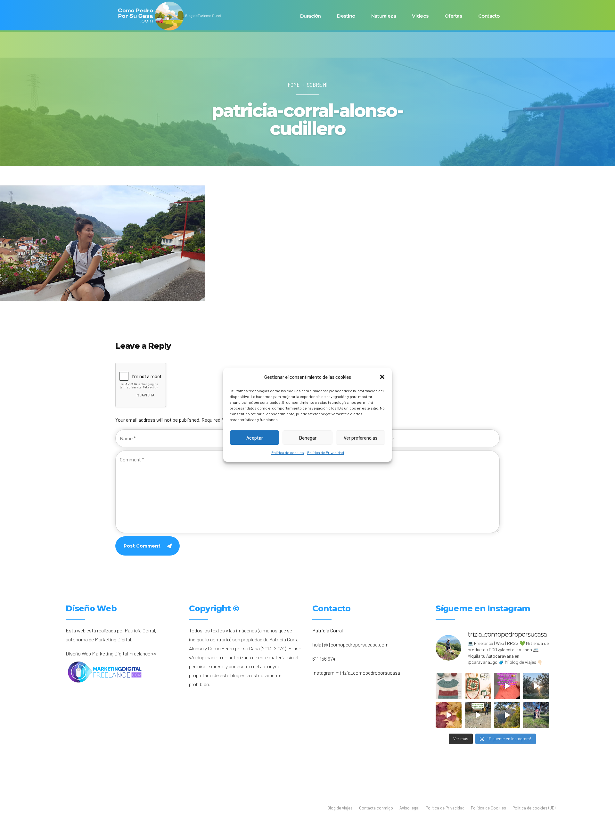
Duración (310, 16)
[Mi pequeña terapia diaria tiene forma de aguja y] (507, 686)
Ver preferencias (360, 437)
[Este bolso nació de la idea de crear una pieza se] (478, 686)
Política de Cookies (488, 807)
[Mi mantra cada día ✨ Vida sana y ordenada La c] (536, 715)
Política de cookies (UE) (533, 807)
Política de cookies (287, 452)
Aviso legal (409, 807)
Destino (346, 16)
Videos (420, 16)
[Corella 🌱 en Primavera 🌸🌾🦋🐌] (536, 686)
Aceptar (254, 437)
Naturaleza (383, 16)
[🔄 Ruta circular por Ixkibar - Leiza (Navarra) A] (478, 715)
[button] (382, 377)
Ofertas (453, 16)
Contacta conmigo (376, 807)
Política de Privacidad (325, 452)
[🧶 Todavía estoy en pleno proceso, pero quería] (449, 686)
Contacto (489, 16)
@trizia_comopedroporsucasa (367, 673)
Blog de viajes (340, 807)
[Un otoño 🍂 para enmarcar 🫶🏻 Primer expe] (449, 715)
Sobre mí (317, 84)
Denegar (307, 437)
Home (293, 84)
